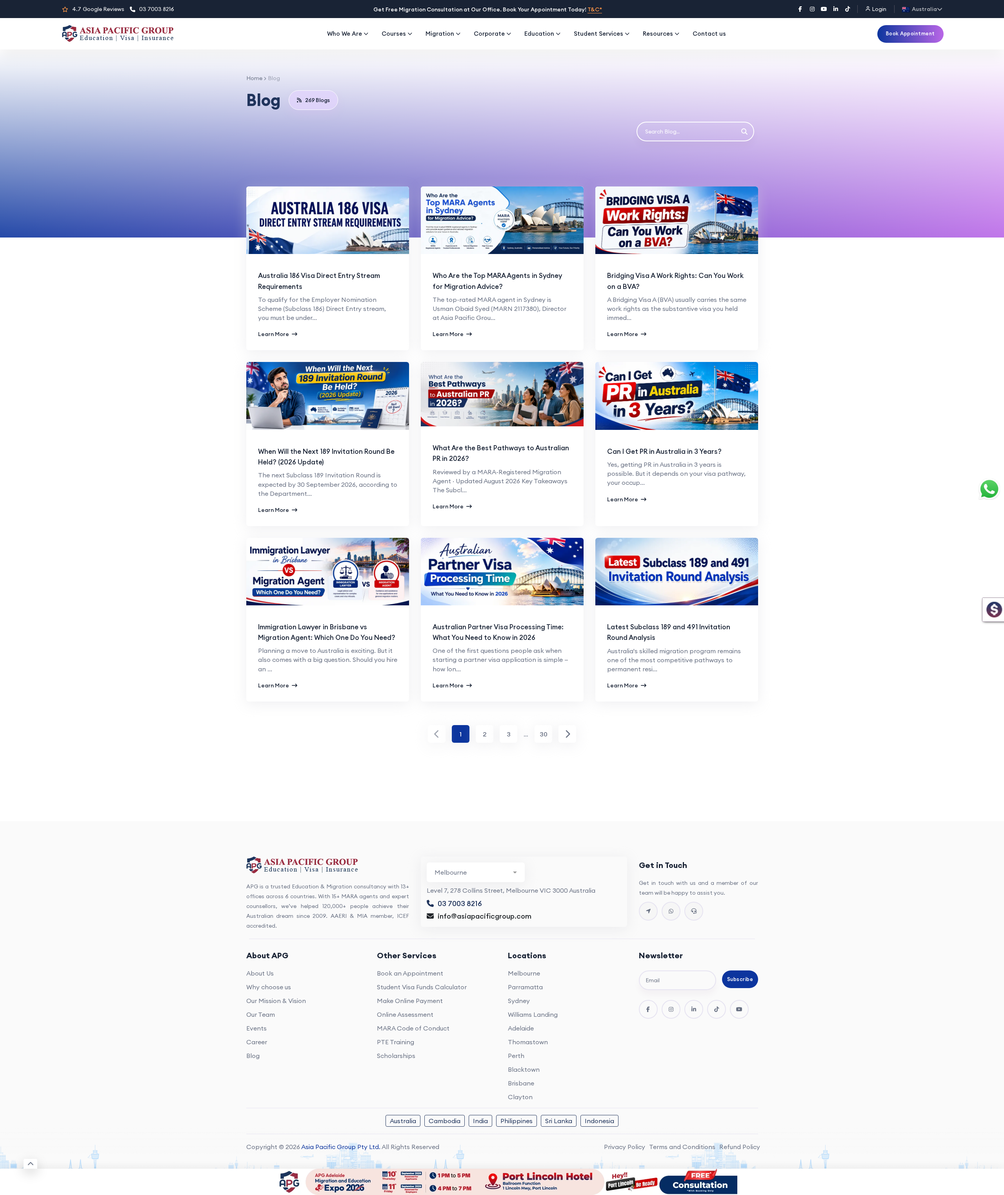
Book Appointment (910, 33)
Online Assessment (405, 1014)
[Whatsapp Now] (671, 911)
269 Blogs (317, 100)
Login (878, 9)
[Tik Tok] (716, 1009)
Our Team (260, 1014)
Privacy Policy (624, 1147)
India (480, 1121)
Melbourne (524, 973)
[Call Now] (693, 911)
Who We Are (344, 33)
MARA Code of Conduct (413, 1028)
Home (254, 78)
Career (256, 1042)
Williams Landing (533, 1014)
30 (543, 734)
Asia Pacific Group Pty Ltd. (340, 1147)
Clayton (520, 1097)
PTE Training (395, 1042)
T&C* (594, 9)
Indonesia (599, 1121)
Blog (253, 1056)
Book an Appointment (410, 973)
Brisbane (521, 1083)
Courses (394, 33)
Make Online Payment (410, 1001)
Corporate (489, 33)
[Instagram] (812, 9)
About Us (260, 973)
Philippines (516, 1121)
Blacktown (524, 1069)
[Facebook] (800, 9)
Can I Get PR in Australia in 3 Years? (664, 451)
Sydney (519, 1001)
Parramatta (525, 987)
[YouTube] (824, 9)
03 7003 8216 (156, 9)
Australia (403, 1121)
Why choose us (268, 987)
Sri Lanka (558, 1121)
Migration (440, 33)
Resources (658, 33)
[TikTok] (847, 9)
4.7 (98, 9)
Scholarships (396, 1056)
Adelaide (521, 1028)
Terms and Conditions (682, 1147)
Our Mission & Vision (276, 1001)
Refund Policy (739, 1147)
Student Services (598, 33)
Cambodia (444, 1121)
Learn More (274, 334)
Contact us (709, 33)
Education (539, 33)
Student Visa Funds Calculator (422, 987)
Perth (516, 1056)
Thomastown (528, 1042)
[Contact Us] (648, 911)
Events (256, 1028)
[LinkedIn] (836, 9)
